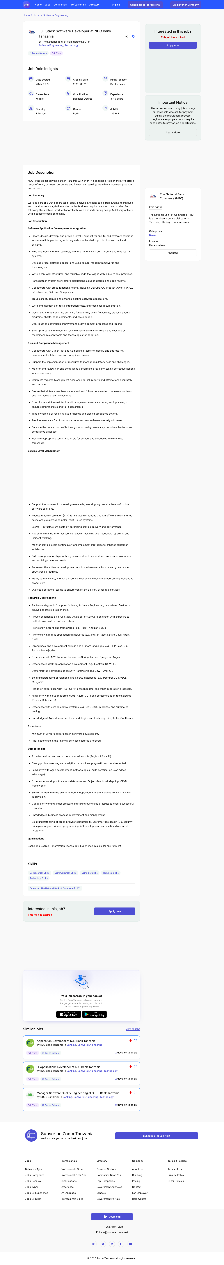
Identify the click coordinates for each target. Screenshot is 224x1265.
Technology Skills (39, 878)
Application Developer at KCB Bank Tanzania (66, 1040)
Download (114, 1216)
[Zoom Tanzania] (26, 4)
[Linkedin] (112, 1244)
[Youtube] (130, 1244)
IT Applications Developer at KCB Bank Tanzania (68, 1067)
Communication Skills (65, 872)
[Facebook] (121, 1244)
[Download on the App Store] (68, 1014)
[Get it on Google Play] (94, 1014)
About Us (173, 252)
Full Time (56, 53)
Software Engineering (55, 15)
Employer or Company (186, 4)
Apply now (114, 911)
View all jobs (133, 1028)
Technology (71, 45)
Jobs (36, 15)
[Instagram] (94, 1244)
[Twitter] (103, 1244)
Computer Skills (90, 872)
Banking (71, 1044)
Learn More (173, 132)
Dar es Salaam (39, 53)
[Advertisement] (81, 142)
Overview (155, 206)
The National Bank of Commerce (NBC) (64, 41)
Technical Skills (111, 872)
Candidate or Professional (145, 4)
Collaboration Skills (40, 872)
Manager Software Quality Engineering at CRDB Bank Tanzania (78, 1093)
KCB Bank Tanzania (51, 1044)
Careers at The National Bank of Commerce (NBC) (55, 888)
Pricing (116, 4)
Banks (152, 235)
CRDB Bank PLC (49, 1096)
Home (26, 15)
